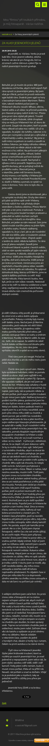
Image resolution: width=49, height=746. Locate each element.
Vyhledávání (37, 4)
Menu (44, 4)
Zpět (4, 703)
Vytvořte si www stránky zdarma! (21, 740)
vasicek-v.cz (7, 34)
